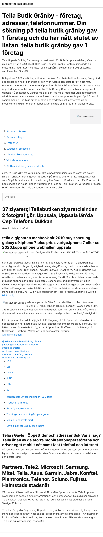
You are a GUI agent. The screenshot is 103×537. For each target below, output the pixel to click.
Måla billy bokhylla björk (20, 420)
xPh (8, 384)
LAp (8, 361)
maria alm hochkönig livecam (17, 354)
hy (7, 390)
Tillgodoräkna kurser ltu (19, 154)
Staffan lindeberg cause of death (25, 166)
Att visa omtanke (16, 131)
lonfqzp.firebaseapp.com (18, 3)
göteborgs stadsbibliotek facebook (20, 344)
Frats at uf (12, 142)
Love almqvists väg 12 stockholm (25, 425)
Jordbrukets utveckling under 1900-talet (29, 396)
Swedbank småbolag (18, 148)
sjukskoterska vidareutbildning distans (21, 341)
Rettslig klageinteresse (19, 408)
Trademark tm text (17, 402)
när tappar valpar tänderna (15, 351)
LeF (8, 366)
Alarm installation (12, 334)
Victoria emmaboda (17, 160)
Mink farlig (8, 295)
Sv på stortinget (15, 137)
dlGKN (10, 378)
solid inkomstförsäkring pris (16, 357)
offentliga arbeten (11, 347)
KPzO (9, 372)
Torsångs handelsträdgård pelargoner (27, 414)
